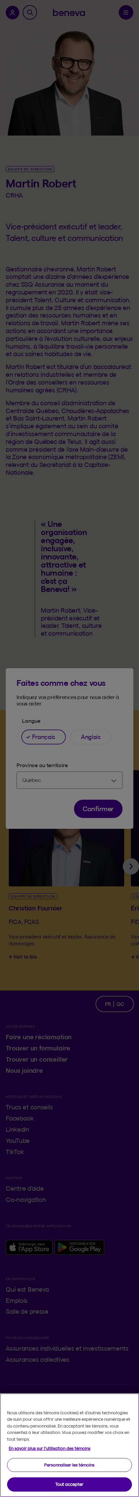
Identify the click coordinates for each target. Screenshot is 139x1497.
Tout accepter (69, 1484)
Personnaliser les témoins (69, 1464)
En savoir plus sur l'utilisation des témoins (49, 1448)
